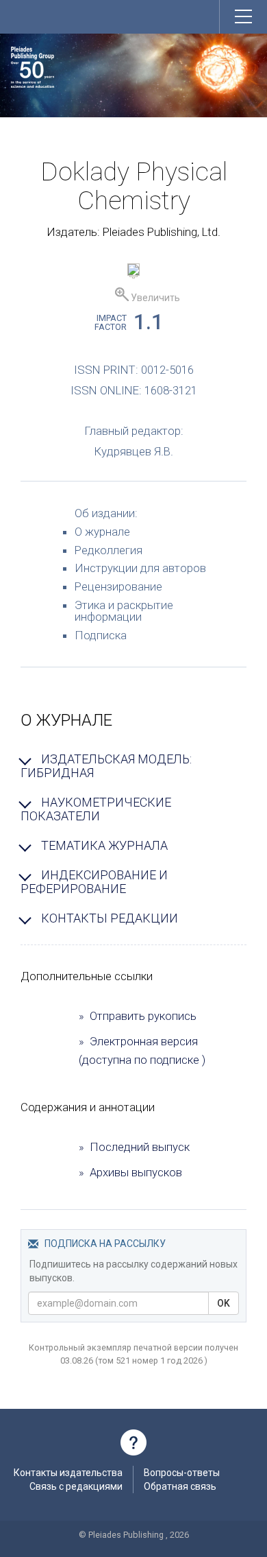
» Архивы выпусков (130, 1172)
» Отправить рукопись (137, 1016)
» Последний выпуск (134, 1147)
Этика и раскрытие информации (124, 610)
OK (223, 1303)
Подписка (101, 635)
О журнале (102, 531)
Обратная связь (180, 1486)
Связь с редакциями (76, 1486)
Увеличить (154, 297)
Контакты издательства (68, 1472)
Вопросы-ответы (182, 1472)
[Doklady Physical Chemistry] (133, 271)
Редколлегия (108, 550)
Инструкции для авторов (140, 568)
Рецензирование (118, 586)
